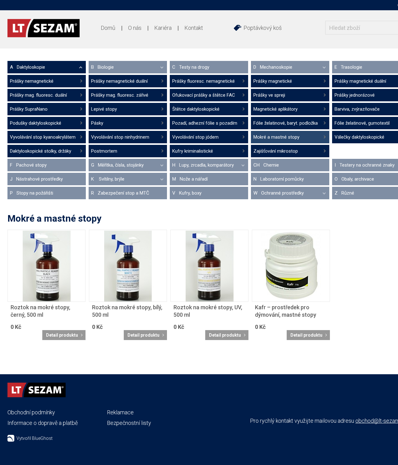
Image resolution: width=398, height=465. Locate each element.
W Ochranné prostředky (278, 193)
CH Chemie (266, 165)
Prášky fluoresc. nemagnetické (203, 81)
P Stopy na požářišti (31, 193)
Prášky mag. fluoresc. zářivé (119, 95)
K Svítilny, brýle (107, 179)
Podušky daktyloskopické (35, 123)
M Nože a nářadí (190, 179)
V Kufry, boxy (186, 193)
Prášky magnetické (272, 81)
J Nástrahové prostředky (36, 179)
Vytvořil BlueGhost (34, 438)
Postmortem (104, 151)
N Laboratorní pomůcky (278, 179)
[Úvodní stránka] (43, 28)
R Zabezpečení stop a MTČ (120, 193)
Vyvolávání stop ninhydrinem (120, 137)
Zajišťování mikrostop (275, 151)
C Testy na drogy (190, 67)
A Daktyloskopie (27, 67)
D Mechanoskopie (272, 67)
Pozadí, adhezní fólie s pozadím (204, 123)
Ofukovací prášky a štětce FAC (203, 95)
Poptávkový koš (262, 28)
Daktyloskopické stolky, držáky (40, 151)
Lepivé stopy (104, 109)
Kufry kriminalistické (192, 151)
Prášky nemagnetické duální (119, 81)
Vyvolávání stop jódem (195, 137)
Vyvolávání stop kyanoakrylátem (43, 137)
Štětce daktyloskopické (196, 109)
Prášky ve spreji (269, 95)
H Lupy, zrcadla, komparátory (203, 165)
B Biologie (102, 67)
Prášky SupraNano (29, 109)
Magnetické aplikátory (275, 109)
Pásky (97, 123)
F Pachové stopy (28, 165)
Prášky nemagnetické (31, 81)
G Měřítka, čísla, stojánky (117, 165)
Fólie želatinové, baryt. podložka (285, 123)
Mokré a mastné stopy (276, 137)
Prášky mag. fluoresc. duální (38, 95)
